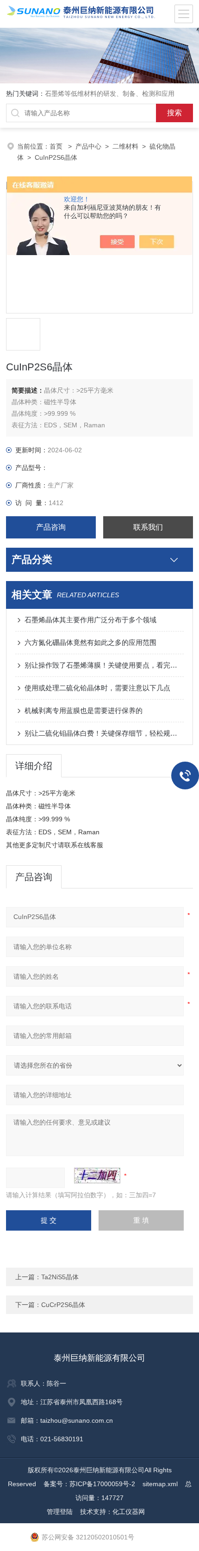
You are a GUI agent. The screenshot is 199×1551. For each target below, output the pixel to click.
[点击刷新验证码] (97, 1175)
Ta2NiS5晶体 (60, 1277)
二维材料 (125, 146)
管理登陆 (60, 1511)
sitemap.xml (160, 1484)
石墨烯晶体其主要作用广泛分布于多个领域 (90, 620)
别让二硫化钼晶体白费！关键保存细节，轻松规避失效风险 (104, 733)
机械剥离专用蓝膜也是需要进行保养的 (84, 710)
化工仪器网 (128, 1511)
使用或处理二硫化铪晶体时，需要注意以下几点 (97, 688)
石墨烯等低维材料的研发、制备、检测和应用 (109, 93)
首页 (57, 146)
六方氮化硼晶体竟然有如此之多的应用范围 (90, 642)
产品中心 (88, 146)
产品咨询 (51, 527)
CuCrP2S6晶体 (63, 1304)
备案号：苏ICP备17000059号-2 (89, 1484)
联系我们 (148, 527)
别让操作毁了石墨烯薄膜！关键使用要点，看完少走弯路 (104, 665)
